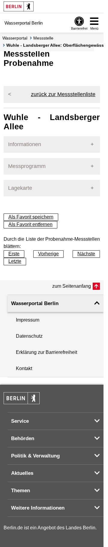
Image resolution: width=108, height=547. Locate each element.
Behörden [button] (22, 438)
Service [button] (20, 421)
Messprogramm (27, 166)
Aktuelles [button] (22, 473)
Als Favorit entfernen (30, 224)
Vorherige (48, 253)
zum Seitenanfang (71, 286)
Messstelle (43, 38)
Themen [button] (20, 490)
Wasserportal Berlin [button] (34, 303)
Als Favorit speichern (30, 216)
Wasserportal (14, 38)
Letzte (14, 261)
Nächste (86, 253)
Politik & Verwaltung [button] (35, 456)
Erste (14, 253)
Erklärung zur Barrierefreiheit (46, 352)
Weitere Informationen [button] (37, 508)
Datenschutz (29, 336)
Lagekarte (20, 188)
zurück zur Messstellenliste (63, 94)
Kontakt (24, 368)
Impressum (27, 319)
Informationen (24, 144)
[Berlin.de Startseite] (19, 6)
